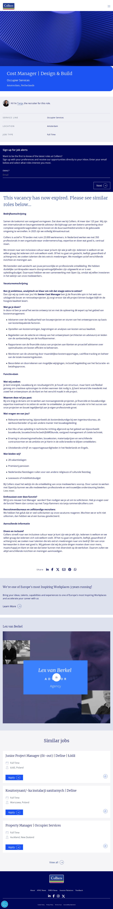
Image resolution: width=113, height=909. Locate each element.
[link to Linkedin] (49, 896)
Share (40, 569)
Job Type (8, 134)
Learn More (9, 606)
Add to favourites (104, 776)
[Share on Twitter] (57, 569)
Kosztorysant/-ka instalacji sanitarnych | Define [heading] (41, 790)
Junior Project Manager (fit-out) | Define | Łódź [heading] (40, 756)
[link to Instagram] (58, 896)
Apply (11, 777)
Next (99, 185)
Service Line (10, 117)
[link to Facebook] (54, 896)
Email (6, 170)
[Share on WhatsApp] (75, 569)
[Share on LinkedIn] (47, 569)
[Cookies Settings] (4, 904)
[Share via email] (63, 569)
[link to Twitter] (63, 896)
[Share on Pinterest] (69, 569)
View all (53, 862)
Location (9, 126)
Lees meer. (9, 490)
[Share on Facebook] (52, 569)
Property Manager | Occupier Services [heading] (33, 825)
